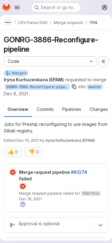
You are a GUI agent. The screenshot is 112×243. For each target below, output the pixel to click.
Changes (99, 109)
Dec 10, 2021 (30, 199)
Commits (45, 109)
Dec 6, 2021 (16, 93)
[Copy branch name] (74, 86)
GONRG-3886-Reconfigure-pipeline (38, 86)
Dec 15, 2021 (27, 140)
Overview (17, 109)
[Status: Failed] (12, 172)
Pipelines (71, 109)
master (94, 86)
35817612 (91, 193)
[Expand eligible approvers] (100, 225)
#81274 (79, 172)
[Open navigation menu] (17, 7)
